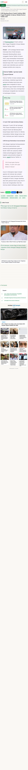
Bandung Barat (9, 42)
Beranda (3, 7)
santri (4, 84)
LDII (4, 2)
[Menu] (26, 2)
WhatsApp (8, 192)
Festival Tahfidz (23, 195)
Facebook (14, 192)
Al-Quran (7, 7)
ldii (20, 197)
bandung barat (10, 195)
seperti (9, 157)
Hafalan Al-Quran (14, 197)
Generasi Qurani (4, 197)
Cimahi (16, 195)
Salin (21, 192)
